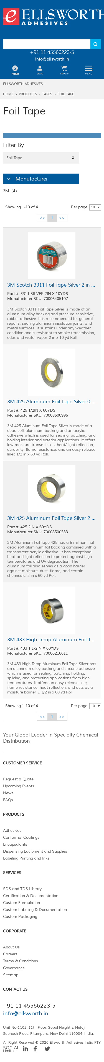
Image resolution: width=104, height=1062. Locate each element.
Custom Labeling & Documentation (35, 909)
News (8, 793)
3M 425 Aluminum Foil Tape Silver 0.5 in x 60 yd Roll (52, 402)
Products (28, 94)
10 (93, 207)
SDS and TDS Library (22, 888)
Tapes (47, 94)
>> (62, 218)
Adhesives (12, 830)
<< (42, 218)
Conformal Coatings (21, 837)
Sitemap (10, 975)
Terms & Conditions (20, 961)
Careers (10, 954)
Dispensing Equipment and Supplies (35, 851)
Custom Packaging (20, 916)
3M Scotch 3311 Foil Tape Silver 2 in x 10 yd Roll (52, 285)
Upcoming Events (18, 786)
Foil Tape (65, 94)
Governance (14, 968)
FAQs (8, 800)
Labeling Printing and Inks (26, 858)
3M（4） (11, 191)
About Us (11, 947)
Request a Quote (18, 779)
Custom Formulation (21, 902)
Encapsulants (15, 844)
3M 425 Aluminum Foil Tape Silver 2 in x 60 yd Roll (52, 518)
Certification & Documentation (30, 895)
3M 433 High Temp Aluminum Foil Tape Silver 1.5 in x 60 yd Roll (52, 640)
